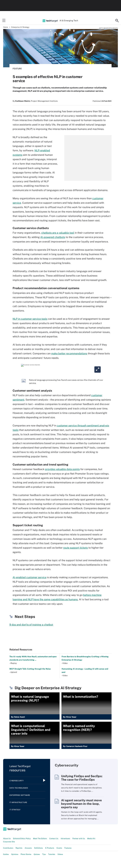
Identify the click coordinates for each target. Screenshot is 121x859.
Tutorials (51, 854)
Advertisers (65, 838)
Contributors (8, 848)
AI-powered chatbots (52, 237)
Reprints (19, 848)
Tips (44, 854)
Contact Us (53, 838)
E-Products (49, 848)
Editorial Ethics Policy (22, 838)
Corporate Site (9, 842)
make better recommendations (69, 353)
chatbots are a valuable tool (57, 232)
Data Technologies (18, 788)
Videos (60, 854)
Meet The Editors (40, 838)
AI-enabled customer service (29, 577)
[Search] (117, 21)
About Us (7, 838)
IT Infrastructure (18, 802)
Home (5, 27)
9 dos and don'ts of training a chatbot (31, 624)
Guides (6, 854)
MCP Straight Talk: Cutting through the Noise (30, 669)
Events (59, 848)
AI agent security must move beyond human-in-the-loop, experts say (81, 803)
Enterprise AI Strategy (20, 27)
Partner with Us (78, 838)
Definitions (38, 848)
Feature (17, 68)
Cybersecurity (16, 781)
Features (68, 848)
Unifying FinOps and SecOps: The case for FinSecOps (81, 777)
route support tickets (75, 547)
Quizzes (37, 854)
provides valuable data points (62, 469)
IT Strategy (14, 810)
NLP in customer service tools (30, 318)
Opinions (14, 854)
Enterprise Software (19, 795)
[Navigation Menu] (4, 21)
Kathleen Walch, (22, 101)
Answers (28, 848)
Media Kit (91, 838)
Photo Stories (26, 854)
